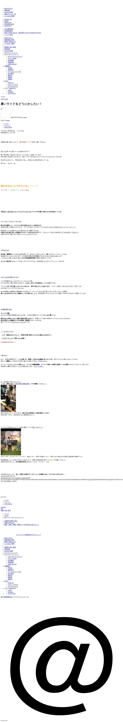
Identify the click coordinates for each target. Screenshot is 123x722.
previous (3, 507)
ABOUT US (8, 19)
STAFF (6, 21)
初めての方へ (8, 8)
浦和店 (10, 79)
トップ (6, 514)
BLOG (6, 81)
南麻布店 (11, 70)
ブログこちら (42, 361)
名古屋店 (11, 73)
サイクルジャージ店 (14, 71)
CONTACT (7, 26)
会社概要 (11, 60)
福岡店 (10, 77)
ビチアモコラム (13, 86)
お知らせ (11, 82)
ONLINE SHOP (9, 24)
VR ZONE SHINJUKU (22, 384)
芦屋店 (10, 68)
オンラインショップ (10, 53)
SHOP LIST (7, 22)
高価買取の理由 (9, 40)
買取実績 (7, 10)
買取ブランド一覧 (10, 14)
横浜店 (10, 75)
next (2, 509)
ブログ (6, 515)
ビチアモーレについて (15, 56)
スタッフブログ (13, 84)
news (8, 120)
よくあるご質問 (9, 16)
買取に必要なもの (10, 42)
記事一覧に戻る (6, 510)
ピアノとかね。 (39, 366)
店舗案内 (7, 66)
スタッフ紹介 (12, 58)
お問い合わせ (12, 64)
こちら (26, 190)
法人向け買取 (8, 12)
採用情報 (11, 62)
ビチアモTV (12, 93)
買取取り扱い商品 (10, 47)
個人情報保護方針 (6, 597)
